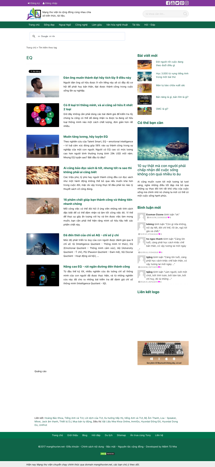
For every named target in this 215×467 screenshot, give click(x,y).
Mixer (38, 421)
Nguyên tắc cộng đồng (130, 446)
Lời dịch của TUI (94, 417)
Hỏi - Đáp (149, 24)
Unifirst (43, 424)
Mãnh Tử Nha (169, 446)
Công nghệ (81, 24)
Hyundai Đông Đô (151, 421)
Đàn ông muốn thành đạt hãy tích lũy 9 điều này (97, 77)
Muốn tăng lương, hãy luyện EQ (85, 136)
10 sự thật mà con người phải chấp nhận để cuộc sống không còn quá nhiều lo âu (161, 170)
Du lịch (108, 435)
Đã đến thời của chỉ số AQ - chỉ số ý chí (91, 235)
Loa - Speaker (168, 417)
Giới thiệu (72, 435)
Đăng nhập (51, 3)
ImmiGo (135, 421)
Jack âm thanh (50, 421)
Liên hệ (159, 435)
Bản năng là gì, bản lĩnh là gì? (172, 96)
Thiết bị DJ (65, 421)
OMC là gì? (162, 108)
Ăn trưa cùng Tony (140, 435)
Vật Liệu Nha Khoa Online (116, 421)
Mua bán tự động (82, 421)
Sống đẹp (49, 24)
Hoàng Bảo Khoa (54, 417)
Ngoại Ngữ (65, 24)
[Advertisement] (163, 316)
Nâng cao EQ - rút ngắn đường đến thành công (96, 266)
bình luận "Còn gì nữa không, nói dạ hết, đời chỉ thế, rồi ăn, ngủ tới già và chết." (163, 229)
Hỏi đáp (96, 435)
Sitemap (121, 435)
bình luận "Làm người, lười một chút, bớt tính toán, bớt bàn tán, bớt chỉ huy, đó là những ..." (163, 276)
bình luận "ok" (162, 216)
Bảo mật (111, 446)
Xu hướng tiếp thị (113, 417)
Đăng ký (35, 3)
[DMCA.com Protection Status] (107, 453)
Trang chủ (34, 24)
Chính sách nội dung (92, 446)
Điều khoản (72, 446)
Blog (84, 435)
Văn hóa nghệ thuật (117, 24)
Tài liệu (136, 24)
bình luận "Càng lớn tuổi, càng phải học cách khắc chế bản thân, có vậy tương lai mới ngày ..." (161, 245)
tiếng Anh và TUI (133, 417)
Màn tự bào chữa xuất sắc (170, 85)
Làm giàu (97, 24)
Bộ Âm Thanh (151, 417)
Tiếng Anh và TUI (74, 417)
